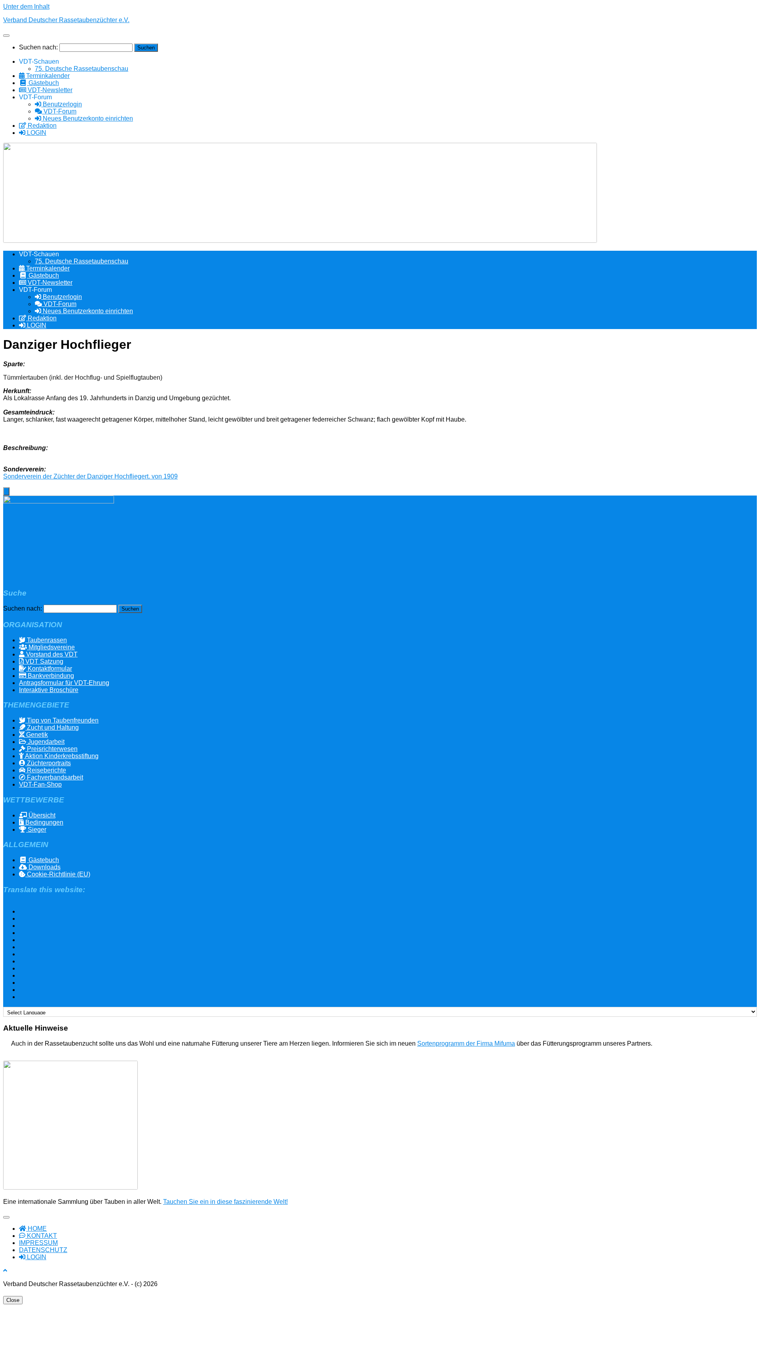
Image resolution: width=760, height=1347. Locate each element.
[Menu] (6, 35)
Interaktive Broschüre (48, 690)
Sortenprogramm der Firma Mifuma (466, 1043)
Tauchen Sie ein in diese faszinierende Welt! (225, 1201)
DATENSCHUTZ (43, 1250)
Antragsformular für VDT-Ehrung (64, 682)
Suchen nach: (38, 47)
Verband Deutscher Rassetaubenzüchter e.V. (66, 20)
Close (12, 1300)
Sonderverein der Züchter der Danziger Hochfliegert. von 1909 (90, 476)
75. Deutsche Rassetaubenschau (81, 68)
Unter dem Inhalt (26, 6)
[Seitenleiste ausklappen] (6, 491)
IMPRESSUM (38, 1242)
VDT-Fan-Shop (40, 784)
